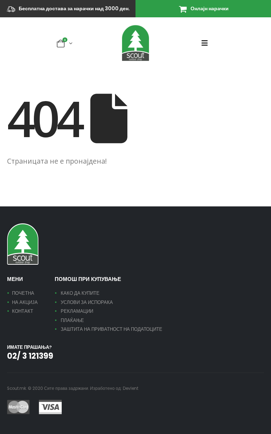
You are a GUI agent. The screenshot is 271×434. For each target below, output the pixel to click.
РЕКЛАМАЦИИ (77, 311)
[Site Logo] (135, 42)
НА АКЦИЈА (25, 302)
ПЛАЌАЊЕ (72, 320)
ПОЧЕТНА (23, 293)
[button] (206, 43)
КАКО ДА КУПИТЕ (80, 293)
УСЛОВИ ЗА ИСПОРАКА (87, 302)
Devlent (130, 388)
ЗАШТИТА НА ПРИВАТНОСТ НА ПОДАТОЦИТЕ (111, 329)
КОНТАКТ (22, 311)
